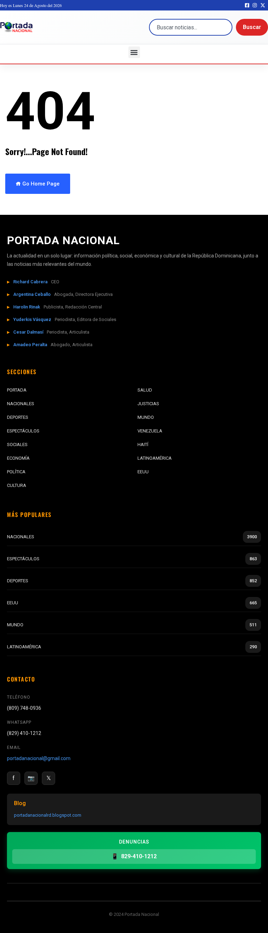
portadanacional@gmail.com (38, 758)
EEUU (143, 471)
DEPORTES (17, 417)
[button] (134, 52)
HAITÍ (142, 444)
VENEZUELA (149, 430)
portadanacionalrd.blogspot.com (47, 815)
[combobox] (190, 27)
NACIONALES (20, 403)
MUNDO (145, 417)
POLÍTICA (16, 471)
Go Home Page (40, 184)
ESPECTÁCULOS (23, 430)
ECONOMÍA (18, 458)
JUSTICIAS (148, 403)
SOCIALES (17, 444)
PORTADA (17, 390)
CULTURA (16, 485)
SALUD (144, 390)
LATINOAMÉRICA (154, 458)
